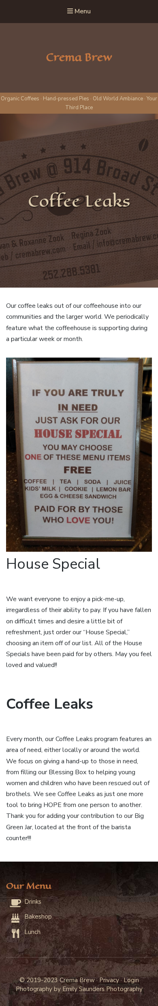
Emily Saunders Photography (102, 989)
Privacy (109, 980)
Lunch (32, 932)
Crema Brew (79, 57)
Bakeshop (38, 917)
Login (131, 980)
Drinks (32, 902)
